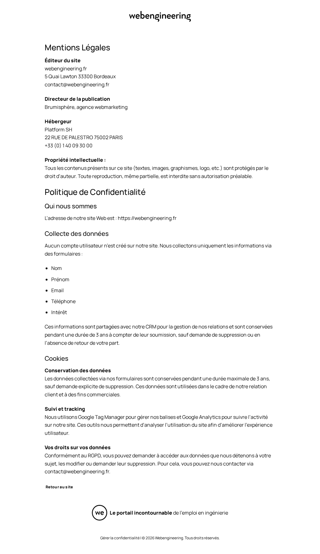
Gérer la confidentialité (120, 538)
